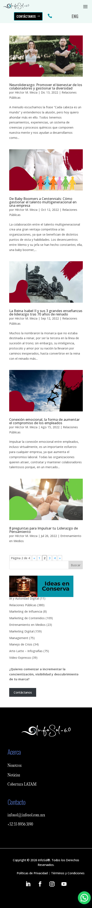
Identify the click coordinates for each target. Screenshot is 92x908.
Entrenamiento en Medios (27, 625)
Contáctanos (26, 16)
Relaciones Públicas (22, 605)
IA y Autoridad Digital (24, 598)
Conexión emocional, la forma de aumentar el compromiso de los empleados (44, 421)
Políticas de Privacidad (32, 873)
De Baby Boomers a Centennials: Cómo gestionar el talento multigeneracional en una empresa (43, 202)
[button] (84, 897)
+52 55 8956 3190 (20, 824)
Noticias (13, 775)
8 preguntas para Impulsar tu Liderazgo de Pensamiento (43, 530)
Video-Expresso (20, 658)
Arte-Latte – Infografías (26, 651)
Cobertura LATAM (22, 784)
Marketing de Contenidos (27, 618)
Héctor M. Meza (26, 92)
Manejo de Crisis (20, 644)
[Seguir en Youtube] (64, 884)
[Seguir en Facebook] (40, 884)
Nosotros (14, 766)
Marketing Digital (21, 631)
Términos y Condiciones (68, 873)
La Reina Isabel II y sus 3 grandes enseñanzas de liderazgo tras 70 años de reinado (45, 312)
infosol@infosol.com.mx (26, 815)
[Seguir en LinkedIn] (28, 884)
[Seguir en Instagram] (52, 884)
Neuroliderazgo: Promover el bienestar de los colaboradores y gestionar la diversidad (45, 86)
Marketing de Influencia (25, 611)
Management (18, 638)
